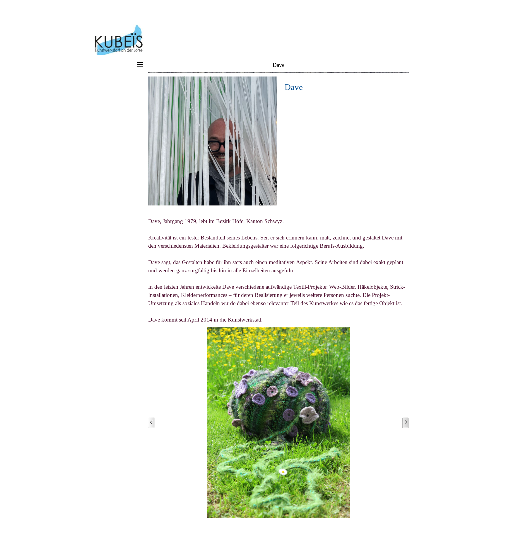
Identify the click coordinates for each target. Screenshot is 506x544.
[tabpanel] (345, 87)
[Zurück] (151, 422)
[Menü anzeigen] (140, 64)
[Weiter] (405, 422)
